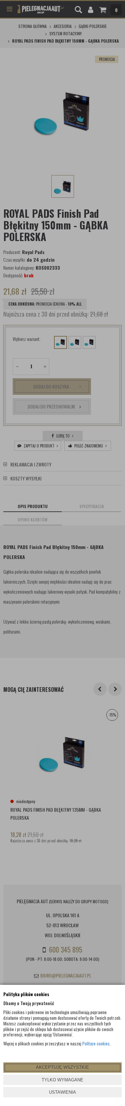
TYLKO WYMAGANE (62, 1079)
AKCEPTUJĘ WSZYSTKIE (62, 1067)
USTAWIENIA (62, 1092)
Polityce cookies (96, 1043)
